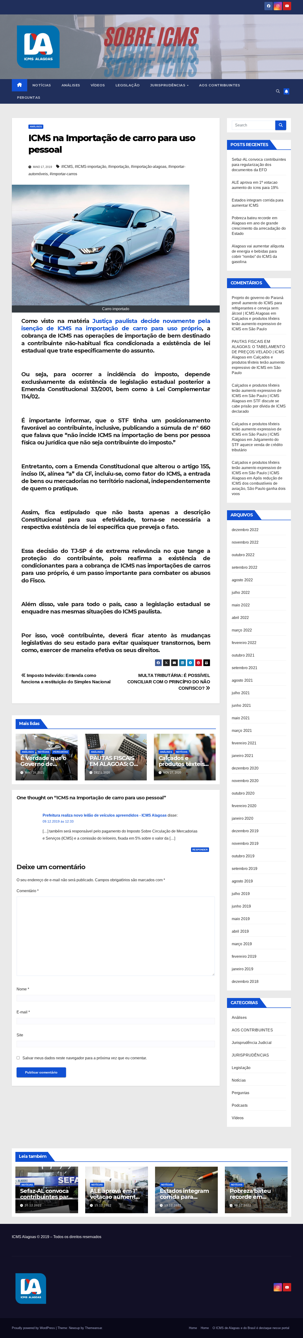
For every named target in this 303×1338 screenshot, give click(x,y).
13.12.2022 (172, 1205)
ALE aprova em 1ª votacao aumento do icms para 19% (114, 1196)
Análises (71, 85)
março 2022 (242, 630)
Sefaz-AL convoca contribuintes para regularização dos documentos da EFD (259, 164)
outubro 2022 (243, 555)
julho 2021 (241, 693)
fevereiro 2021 (244, 743)
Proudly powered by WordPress (34, 1328)
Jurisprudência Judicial (252, 1043)
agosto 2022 (242, 580)
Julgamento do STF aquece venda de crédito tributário (257, 445)
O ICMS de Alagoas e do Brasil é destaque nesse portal (251, 1328)
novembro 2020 (245, 781)
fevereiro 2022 (244, 643)
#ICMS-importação (90, 167)
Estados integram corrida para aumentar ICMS (184, 1196)
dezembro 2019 (245, 831)
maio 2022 (241, 605)
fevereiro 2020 (244, 806)
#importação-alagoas (148, 167)
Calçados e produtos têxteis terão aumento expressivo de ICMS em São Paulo (256, 324)
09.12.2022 (242, 1205)
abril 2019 (240, 931)
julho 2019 (241, 894)
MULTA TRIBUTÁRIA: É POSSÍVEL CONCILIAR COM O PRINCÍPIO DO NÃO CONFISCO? (168, 682)
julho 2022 (241, 593)
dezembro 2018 (245, 982)
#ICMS (67, 167)
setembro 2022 (245, 567)
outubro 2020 (243, 793)
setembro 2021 (245, 668)
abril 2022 (240, 618)
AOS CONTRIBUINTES (252, 1030)
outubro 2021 (243, 655)
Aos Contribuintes (219, 85)
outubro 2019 (243, 856)
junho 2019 (241, 906)
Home (193, 1328)
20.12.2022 (33, 1205)
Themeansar (93, 1328)
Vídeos (98, 85)
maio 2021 (241, 718)
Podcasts (240, 1105)
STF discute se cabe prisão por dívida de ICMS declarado (259, 406)
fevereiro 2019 (244, 956)
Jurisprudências (168, 85)
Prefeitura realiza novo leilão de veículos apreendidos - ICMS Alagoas (105, 815)
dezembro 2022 (245, 530)
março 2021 (242, 731)
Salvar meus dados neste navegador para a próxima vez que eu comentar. (84, 1058)
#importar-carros (63, 174)
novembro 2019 (245, 843)
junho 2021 (241, 705)
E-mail (23, 1012)
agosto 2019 (242, 881)
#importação (118, 167)
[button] (278, 91)
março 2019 (242, 944)
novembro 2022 (245, 542)
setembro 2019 (245, 869)
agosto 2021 (242, 680)
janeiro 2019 (242, 969)
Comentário (28, 891)
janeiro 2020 (242, 818)
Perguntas (28, 97)
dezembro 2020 (245, 768)
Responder (200, 849)
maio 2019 (241, 919)
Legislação (128, 85)
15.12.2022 (102, 1205)
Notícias (41, 85)
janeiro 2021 (242, 756)
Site (20, 1035)
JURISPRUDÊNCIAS (250, 1055)
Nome (23, 989)
